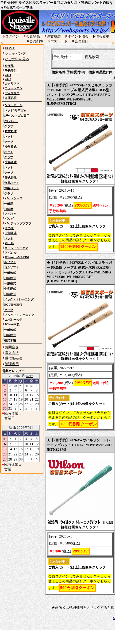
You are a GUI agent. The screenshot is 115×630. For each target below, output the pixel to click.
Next (29, 376)
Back (12, 428)
